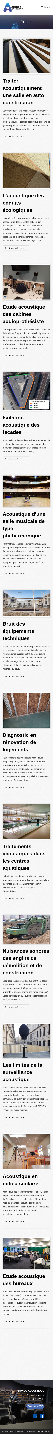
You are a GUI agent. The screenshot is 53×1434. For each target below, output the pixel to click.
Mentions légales (44, 1431)
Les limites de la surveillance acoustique (22, 1072)
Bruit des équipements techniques (18, 631)
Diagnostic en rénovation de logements (19, 742)
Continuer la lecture (14, 137)
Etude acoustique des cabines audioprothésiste (24, 314)
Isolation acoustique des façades (21, 425)
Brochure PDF (35, 1406)
